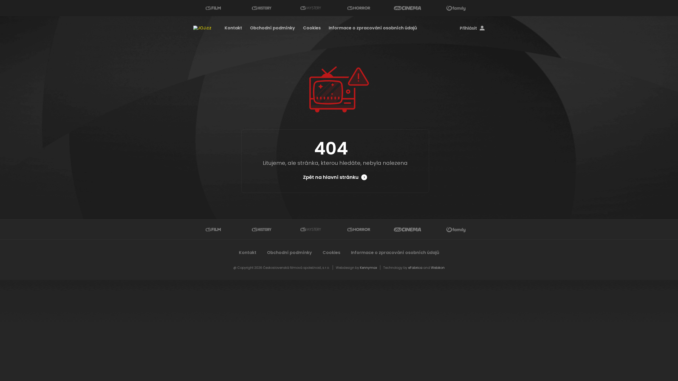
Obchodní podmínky (272, 28)
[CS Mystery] (310, 8)
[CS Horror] (359, 8)
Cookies (312, 28)
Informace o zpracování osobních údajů (373, 28)
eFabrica (415, 267)
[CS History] (262, 8)
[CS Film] (213, 8)
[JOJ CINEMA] (407, 8)
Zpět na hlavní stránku (331, 177)
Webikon (438, 267)
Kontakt (233, 28)
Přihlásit (468, 28)
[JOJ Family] (456, 8)
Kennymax (368, 267)
